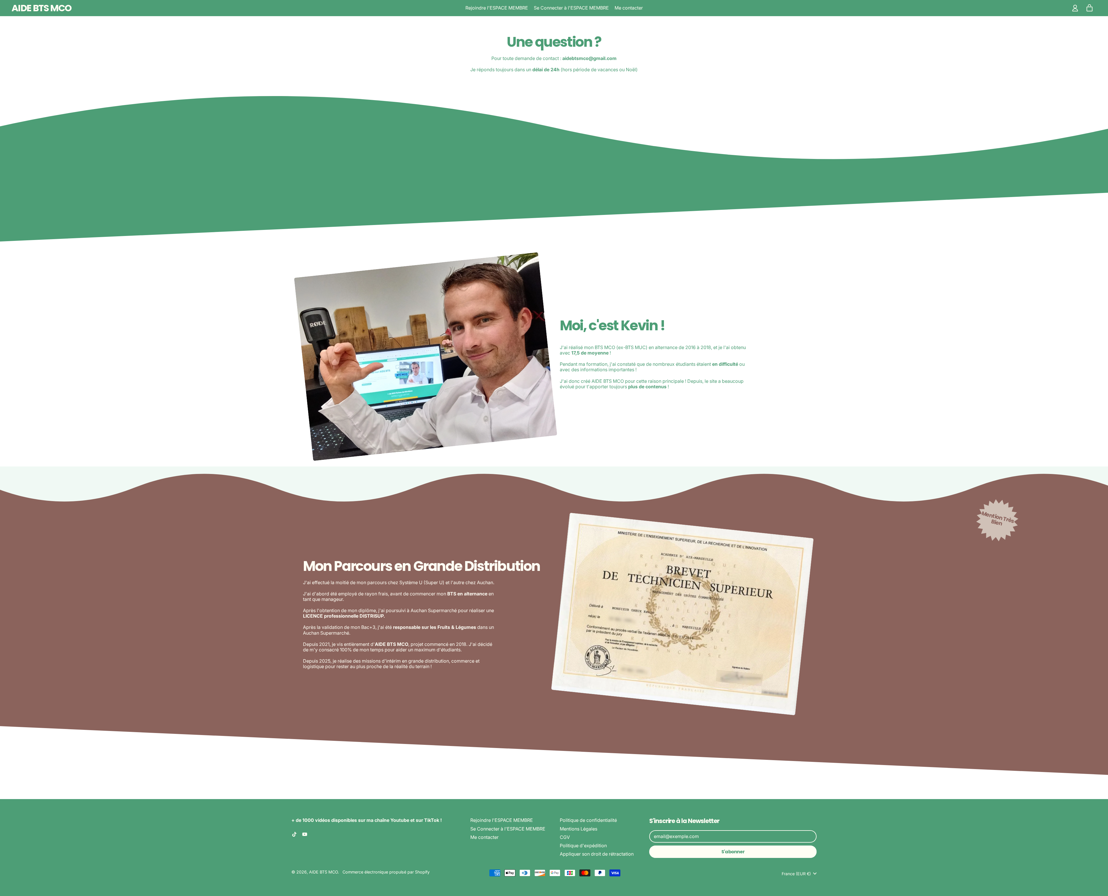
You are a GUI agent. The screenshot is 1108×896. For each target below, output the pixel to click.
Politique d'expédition (583, 845)
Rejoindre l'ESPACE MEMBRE (496, 8)
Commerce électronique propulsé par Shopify (386, 871)
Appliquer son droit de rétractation (597, 854)
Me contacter (629, 8)
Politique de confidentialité (588, 820)
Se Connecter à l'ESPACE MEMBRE (571, 8)
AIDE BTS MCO (42, 8)
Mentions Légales (578, 829)
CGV (565, 837)
